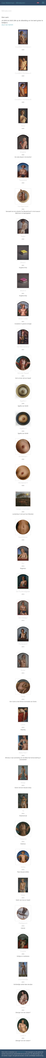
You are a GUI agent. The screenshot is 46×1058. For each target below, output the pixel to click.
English (38, 2)
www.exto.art (21, 1052)
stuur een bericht (7, 25)
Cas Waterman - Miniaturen (13, 2)
